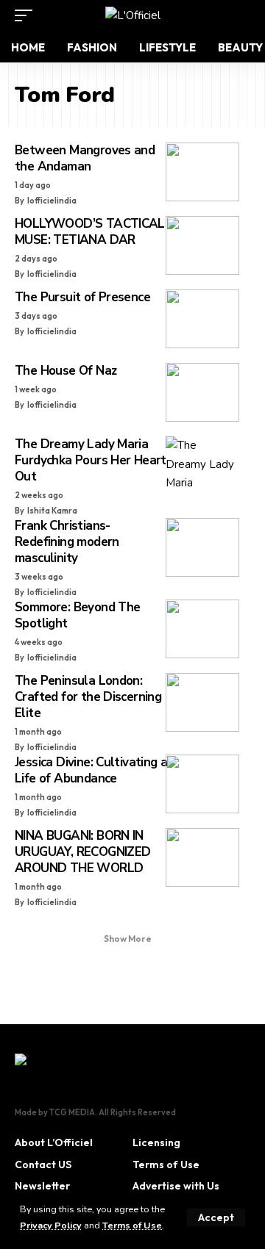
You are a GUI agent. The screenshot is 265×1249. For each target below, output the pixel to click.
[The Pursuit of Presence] (202, 318)
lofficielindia (52, 200)
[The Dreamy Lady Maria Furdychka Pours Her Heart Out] (202, 465)
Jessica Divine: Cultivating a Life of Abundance (91, 770)
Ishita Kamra (52, 510)
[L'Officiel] (132, 15)
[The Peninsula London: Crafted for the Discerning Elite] (202, 702)
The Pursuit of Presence (82, 297)
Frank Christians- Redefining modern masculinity (67, 541)
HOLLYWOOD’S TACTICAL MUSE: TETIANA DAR (90, 231)
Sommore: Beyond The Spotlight (77, 615)
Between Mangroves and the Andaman (85, 158)
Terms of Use (132, 1225)
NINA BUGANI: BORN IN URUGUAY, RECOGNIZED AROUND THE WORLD (82, 852)
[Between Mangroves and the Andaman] (202, 172)
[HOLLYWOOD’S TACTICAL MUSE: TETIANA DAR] (202, 245)
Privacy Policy (51, 1225)
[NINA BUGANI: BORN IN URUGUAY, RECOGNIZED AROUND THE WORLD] (202, 857)
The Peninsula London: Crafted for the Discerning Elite (88, 696)
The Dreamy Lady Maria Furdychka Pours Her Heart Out (90, 460)
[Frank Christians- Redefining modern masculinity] (202, 547)
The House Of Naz (65, 370)
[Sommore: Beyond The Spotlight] (202, 629)
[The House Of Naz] (202, 392)
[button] (216, 1217)
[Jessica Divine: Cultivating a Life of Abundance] (202, 784)
